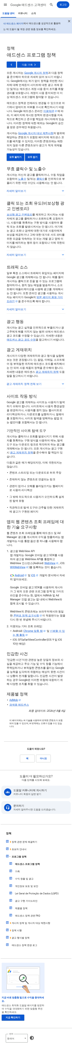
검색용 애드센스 (19, 705)
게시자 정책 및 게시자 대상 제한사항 (31, 923)
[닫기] (69, 22)
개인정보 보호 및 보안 (26, 886)
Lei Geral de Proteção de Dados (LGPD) (37, 893)
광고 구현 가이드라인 (26, 900)
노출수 (22, 179)
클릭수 (41, 179)
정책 (8, 833)
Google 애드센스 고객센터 (28, 5)
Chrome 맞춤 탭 (33, 631)
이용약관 (48, 111)
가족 (17, 871)
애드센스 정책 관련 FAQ (27, 915)
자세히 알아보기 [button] (16, 191)
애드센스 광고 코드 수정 (21, 339)
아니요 (43, 758)
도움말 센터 (8, 13)
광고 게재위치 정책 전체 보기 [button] (24, 384)
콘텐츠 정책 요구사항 (26, 615)
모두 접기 (33, 157)
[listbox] (17, 1038)
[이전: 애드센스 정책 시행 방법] (11, 65)
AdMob (13, 700)
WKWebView (17, 567)
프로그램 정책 (19, 856)
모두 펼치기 (15, 157)
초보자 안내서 (19, 849)
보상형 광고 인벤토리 (19, 214)
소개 (33, 13)
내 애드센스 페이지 (13, 23)
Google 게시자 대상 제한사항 (35, 133)
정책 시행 (17, 930)
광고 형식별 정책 (20, 937)
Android (19, 575)
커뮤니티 (22, 13)
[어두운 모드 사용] (32, 1038)
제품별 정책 (21, 908)
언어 (11, 1034)
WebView (50, 563)
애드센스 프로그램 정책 (27, 863)
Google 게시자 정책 (36, 73)
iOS (33, 575)
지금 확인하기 (13, 1017)
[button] (5, 5)
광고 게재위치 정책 (47, 372)
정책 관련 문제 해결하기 (24, 841)
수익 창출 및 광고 (24, 878)
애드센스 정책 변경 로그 (24, 945)
